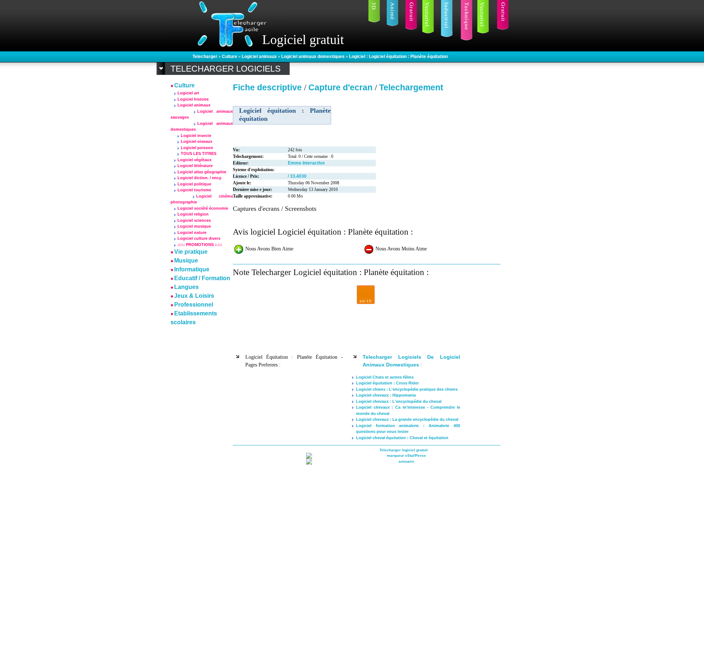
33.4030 (298, 176)
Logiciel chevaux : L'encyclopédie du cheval (398, 401)
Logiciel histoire (193, 99)
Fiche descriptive (267, 87)
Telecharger (205, 56)
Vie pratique (191, 252)
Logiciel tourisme (194, 190)
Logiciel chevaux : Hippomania (386, 395)
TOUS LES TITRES (198, 153)
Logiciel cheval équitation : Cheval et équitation (402, 437)
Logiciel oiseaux (196, 141)
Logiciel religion (193, 214)
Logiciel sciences (194, 220)
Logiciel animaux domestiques (313, 56)
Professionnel (193, 304)
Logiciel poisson (197, 147)
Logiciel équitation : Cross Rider (387, 383)
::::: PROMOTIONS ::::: (199, 244)
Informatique (191, 269)
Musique (186, 260)
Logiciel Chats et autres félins (385, 377)
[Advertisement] (192, 438)
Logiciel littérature (195, 165)
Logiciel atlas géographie (201, 172)
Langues (186, 287)
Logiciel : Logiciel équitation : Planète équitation (398, 56)
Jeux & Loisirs (194, 296)
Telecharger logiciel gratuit (404, 450)
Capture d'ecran (341, 87)
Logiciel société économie (202, 208)
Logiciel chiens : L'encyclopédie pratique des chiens (407, 389)
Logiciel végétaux (194, 160)
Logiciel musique (194, 226)
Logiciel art (188, 93)
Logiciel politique (194, 184)
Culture (230, 56)
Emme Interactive (306, 163)
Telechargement (411, 87)
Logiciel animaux (260, 56)
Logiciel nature (191, 232)
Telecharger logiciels (225, 68)
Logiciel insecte (196, 135)
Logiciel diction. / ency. (199, 178)
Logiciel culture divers (198, 238)
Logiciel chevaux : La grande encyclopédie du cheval (407, 419)
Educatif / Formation (202, 278)
